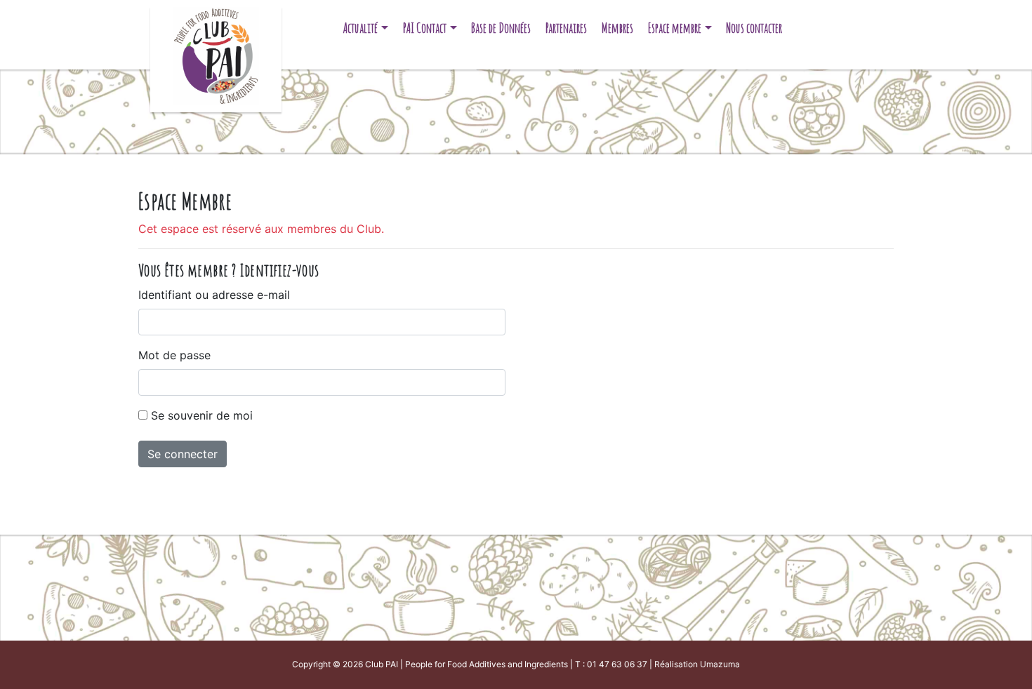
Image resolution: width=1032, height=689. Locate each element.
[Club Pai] (216, 54)
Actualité (360, 27)
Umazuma (720, 664)
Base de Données (501, 27)
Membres (617, 27)
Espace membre (674, 27)
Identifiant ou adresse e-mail (214, 295)
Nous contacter (754, 27)
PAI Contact (424, 27)
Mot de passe (174, 355)
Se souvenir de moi (202, 415)
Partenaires (566, 27)
